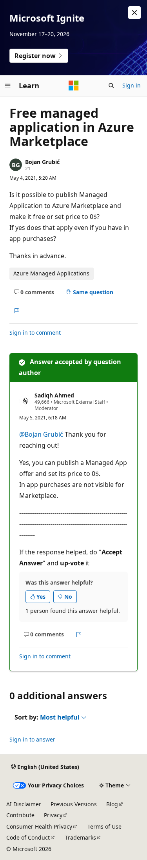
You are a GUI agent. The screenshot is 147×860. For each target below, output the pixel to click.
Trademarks (80, 837)
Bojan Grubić (42, 162)
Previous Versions (74, 804)
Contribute (20, 815)
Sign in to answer (32, 739)
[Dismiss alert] (134, 12)
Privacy (53, 815)
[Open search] (111, 85)
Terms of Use (104, 826)
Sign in (131, 85)
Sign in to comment (35, 332)
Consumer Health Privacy (39, 826)
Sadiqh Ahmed (54, 395)
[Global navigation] (8, 85)
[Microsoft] (74, 85)
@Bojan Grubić (42, 434)
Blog (112, 804)
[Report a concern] (16, 310)
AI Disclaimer (23, 804)
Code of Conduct (28, 837)
